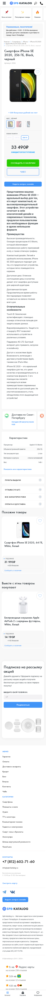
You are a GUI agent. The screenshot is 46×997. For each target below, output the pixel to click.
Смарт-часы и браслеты (12, 832)
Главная (7, 42)
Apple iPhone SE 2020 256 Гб (16, 44)
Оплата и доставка (15, 504)
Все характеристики (15, 497)
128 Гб (17, 137)
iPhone (25, 42)
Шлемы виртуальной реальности (16, 842)
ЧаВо (4, 791)
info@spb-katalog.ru (10, 868)
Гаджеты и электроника (12, 827)
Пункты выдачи (13, 480)
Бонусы (5, 781)
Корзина (23, 995)
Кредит (5, 771)
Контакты (6, 786)
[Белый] (27, 124)
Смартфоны (16, 42)
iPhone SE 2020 (35, 42)
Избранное (38, 995)
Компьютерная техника (12, 822)
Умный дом (7, 846)
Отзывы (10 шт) (12, 489)
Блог (4, 776)
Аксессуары (7, 837)
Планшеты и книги (10, 807)
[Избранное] (37, 72)
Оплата (5, 761)
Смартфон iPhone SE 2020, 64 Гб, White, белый (23, 544)
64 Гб (9, 137)
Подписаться (23, 704)
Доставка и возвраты (11, 766)
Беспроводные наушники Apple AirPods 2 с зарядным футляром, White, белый (22, 621)
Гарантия (6, 756)
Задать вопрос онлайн (23, 184)
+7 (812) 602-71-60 (18, 861)
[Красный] (19, 124)
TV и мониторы (8, 817)
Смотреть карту (9, 883)
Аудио (5, 812)
